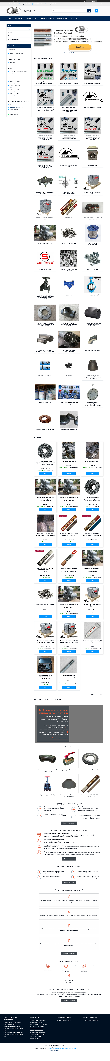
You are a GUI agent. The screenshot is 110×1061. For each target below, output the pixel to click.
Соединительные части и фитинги (69, 270)
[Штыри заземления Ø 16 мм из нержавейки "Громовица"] (92, 71)
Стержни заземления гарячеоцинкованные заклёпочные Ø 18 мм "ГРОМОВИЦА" (45, 137)
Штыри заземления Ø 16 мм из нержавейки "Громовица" (92, 82)
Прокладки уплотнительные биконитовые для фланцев (45, 430)
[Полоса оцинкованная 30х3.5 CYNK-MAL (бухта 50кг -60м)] (69, 630)
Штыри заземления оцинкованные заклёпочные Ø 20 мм (69, 137)
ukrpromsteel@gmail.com (16, 107)
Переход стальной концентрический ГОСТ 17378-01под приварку (93, 377)
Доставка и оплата (47, 18)
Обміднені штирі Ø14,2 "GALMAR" (13, 1022)
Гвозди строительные (69, 243)
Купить (45, 473)
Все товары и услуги (96, 694)
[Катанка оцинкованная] (69, 450)
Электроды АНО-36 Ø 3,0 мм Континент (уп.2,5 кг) (69, 534)
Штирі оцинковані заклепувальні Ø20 (13, 1032)
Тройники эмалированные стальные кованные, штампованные (92, 324)
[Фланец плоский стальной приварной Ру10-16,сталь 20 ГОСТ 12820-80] (45, 312)
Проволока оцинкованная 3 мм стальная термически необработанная (45, 499)
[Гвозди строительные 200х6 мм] (45, 593)
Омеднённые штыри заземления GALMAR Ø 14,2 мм (45, 82)
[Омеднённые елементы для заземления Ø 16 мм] (92, 97)
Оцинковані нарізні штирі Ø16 (12, 1026)
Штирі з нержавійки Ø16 (10, 1024)
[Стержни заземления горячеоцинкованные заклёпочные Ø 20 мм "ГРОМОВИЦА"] (92, 125)
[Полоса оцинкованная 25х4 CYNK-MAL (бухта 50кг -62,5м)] (92, 593)
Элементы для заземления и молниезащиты (45, 193)
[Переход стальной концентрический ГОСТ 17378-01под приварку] (92, 365)
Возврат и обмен (62, 18)
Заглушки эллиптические (69, 429)
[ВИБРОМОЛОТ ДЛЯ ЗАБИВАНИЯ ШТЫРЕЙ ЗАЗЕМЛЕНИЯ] (45, 664)
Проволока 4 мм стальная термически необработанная (45, 534)
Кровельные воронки (45, 376)
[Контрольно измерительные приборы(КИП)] (69, 392)
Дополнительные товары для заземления (92, 164)
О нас (10, 18)
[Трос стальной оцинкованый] (92, 233)
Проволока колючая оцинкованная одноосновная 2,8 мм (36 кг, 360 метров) (45, 463)
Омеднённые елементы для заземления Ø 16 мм (92, 108)
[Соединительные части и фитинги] (69, 258)
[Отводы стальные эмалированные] (69, 339)
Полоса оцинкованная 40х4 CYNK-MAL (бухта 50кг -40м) (45, 641)
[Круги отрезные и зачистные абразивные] (92, 207)
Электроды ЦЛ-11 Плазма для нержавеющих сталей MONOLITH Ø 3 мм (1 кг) (69, 570)
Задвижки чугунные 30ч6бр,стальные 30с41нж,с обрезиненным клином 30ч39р (45, 297)
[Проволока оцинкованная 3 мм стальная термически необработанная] (45, 486)
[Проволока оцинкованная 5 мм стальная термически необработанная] (92, 557)
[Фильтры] (69, 284)
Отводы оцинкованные (92, 350)
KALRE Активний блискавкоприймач (69, 193)
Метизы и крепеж (92, 269)
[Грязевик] (69, 365)
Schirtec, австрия (45, 269)
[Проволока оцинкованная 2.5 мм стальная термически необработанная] (69, 486)
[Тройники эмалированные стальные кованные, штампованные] (92, 312)
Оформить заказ (69, 859)
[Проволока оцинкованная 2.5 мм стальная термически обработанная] (69, 593)
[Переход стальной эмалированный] (45, 392)
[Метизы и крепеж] (92, 258)
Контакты (18, 18)
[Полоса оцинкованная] (92, 450)
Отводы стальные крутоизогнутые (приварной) (45, 351)
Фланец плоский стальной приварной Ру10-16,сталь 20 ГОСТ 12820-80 (45, 324)
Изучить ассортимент (59, 738)
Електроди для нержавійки (37, 1034)
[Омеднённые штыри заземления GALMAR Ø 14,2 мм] (45, 71)
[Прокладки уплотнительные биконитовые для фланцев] (45, 419)
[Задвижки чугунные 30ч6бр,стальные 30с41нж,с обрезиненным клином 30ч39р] (45, 284)
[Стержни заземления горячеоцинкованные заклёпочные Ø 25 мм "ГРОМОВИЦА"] (45, 153)
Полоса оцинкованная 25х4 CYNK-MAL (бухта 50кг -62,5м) (92, 605)
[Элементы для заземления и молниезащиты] (45, 181)
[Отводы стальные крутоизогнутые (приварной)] (45, 339)
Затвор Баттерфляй (92, 295)
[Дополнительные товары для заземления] (92, 153)
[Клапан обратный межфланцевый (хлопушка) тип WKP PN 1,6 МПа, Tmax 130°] (92, 392)
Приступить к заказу (69, 823)
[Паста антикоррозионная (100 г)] (92, 630)
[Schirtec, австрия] (45, 258)
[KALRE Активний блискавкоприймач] (69, 181)
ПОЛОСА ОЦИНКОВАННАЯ (90, 1020)
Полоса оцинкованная (92, 461)
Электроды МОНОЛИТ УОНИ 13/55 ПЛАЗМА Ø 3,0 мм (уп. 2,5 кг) (45, 570)
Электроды (68, 218)
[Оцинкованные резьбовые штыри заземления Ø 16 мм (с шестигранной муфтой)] (45, 97)
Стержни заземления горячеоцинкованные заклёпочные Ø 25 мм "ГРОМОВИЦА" (45, 165)
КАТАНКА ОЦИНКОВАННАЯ (64, 1020)
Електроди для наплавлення (38, 1032)
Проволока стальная (45, 243)
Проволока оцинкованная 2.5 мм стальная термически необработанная (69, 499)
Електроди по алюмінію (36, 1030)
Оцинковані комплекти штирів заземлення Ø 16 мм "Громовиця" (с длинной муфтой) (68, 109)
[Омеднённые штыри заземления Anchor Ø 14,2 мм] (69, 71)
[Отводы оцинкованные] (92, 339)
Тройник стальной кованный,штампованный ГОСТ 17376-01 (69, 324)
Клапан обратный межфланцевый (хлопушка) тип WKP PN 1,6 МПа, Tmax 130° (92, 404)
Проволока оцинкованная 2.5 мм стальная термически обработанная (69, 606)
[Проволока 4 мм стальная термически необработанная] (45, 523)
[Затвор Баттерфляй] (92, 284)
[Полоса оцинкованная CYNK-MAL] (92, 181)
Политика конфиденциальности (68, 1048)
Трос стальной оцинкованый (92, 244)
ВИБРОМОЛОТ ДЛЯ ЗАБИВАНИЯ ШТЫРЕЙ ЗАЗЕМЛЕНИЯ (45, 677)
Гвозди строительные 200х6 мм (45, 605)
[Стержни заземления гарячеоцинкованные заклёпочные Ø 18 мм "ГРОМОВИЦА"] (45, 125)
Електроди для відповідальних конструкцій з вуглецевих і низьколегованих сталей (38, 1026)
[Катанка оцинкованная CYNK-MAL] (45, 207)
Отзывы (74, 18)
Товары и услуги (30, 18)
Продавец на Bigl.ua (55, 1047)
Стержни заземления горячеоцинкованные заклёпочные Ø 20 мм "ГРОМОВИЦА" (93, 137)
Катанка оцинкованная (69, 461)
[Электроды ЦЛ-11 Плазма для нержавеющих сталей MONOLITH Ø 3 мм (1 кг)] (69, 557)
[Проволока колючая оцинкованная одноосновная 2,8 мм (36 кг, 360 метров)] (45, 450)
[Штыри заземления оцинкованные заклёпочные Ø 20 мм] (69, 125)
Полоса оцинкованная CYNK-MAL (93, 193)
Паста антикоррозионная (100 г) (92, 641)
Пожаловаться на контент (53, 1048)
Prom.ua (62, 1045)
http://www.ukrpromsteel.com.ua (18, 104)
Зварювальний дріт (35, 1038)
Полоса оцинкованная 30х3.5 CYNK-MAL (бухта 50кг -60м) (69, 641)
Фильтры (69, 295)
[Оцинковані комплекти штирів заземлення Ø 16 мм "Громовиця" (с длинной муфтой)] (69, 97)
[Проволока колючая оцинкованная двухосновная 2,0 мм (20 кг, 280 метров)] (92, 486)
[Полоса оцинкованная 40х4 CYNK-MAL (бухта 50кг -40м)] (45, 630)
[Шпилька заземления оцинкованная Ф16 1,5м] (69, 664)
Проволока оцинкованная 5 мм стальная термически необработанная (92, 570)
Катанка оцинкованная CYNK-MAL (45, 218)
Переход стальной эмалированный (45, 403)
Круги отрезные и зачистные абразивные (93, 218)
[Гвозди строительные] (69, 233)
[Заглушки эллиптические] (69, 419)
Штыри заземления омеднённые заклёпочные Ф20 (68, 165)
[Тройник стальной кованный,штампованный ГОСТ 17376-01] (69, 312)
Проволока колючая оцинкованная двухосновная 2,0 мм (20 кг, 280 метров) (92, 499)
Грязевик (69, 376)
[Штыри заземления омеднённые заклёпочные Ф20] (69, 153)
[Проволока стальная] (45, 233)
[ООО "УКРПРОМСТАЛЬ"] (14, 14)
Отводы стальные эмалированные (69, 351)
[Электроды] (69, 207)
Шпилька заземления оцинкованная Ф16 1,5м (68, 676)
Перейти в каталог (69, 1000)
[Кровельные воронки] (45, 365)
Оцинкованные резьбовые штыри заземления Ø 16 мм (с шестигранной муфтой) (45, 109)
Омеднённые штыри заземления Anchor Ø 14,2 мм (69, 82)
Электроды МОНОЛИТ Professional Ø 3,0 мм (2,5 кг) (92, 534)
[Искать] (89, 10)
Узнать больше (69, 882)
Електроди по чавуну (36, 1036)
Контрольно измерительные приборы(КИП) (69, 403)
